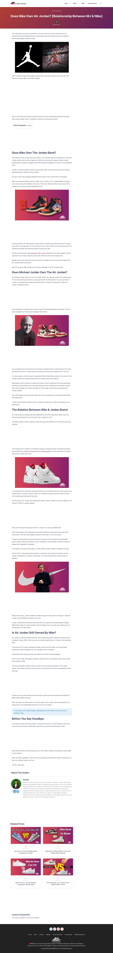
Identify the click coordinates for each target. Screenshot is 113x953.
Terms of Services (57, 934)
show (29, 125)
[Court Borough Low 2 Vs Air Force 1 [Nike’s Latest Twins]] (58, 867)
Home (53, 11)
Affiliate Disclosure (79, 934)
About (35, 934)
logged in (23, 917)
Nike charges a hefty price (36, 253)
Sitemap (48, 934)
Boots (66, 3)
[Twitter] (51, 929)
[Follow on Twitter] (17, 791)
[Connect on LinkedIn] (14, 791)
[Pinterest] (62, 929)
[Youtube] (58, 929)
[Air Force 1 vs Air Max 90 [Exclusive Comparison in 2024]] (26, 835)
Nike (60, 11)
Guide (83, 3)
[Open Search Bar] (100, 3)
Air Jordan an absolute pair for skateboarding (36, 451)
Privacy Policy (68, 934)
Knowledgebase (92, 3)
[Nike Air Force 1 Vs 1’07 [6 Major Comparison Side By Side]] (26, 867)
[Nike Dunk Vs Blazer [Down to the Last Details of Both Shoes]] (58, 835)
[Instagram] (54, 929)
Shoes (74, 3)
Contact (41, 934)
